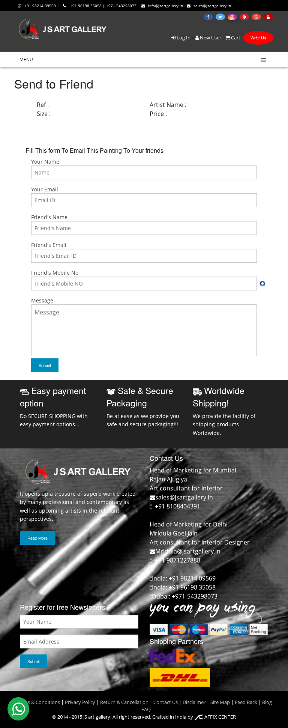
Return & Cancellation (124, 702)
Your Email (44, 189)
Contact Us (165, 702)
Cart (235, 37)
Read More (37, 538)
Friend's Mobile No (54, 272)
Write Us (258, 38)
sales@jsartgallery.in (212, 5)
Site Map (219, 702)
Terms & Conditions (38, 702)
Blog (267, 702)
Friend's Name (49, 217)
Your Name (45, 161)
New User (210, 37)
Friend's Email (48, 244)
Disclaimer (194, 702)
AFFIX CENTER (219, 716)
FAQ (146, 709)
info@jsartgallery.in (165, 5)
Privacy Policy (80, 702)
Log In (183, 37)
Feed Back (246, 702)
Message (42, 300)
